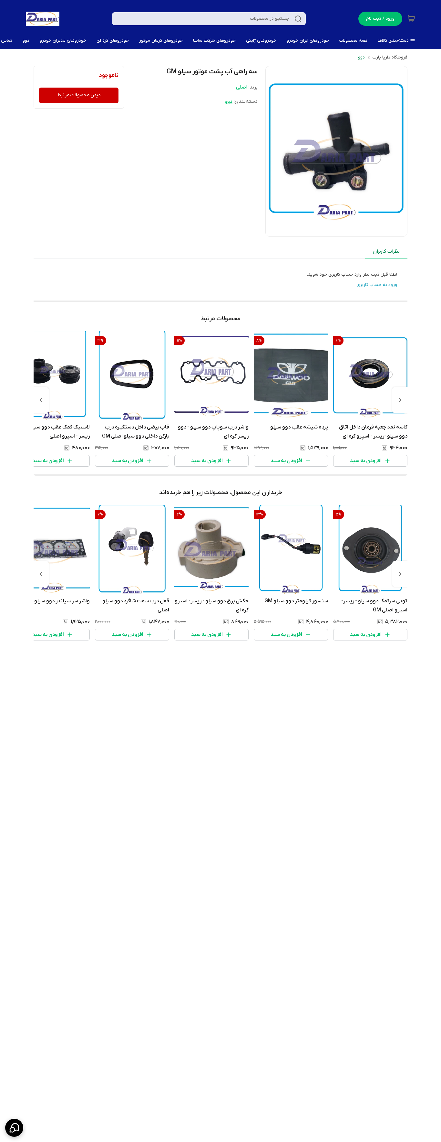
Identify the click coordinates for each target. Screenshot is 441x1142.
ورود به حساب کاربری (376, 285)
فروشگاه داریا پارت (390, 57)
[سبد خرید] (411, 19)
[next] (41, 400)
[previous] (400, 400)
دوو (361, 57)
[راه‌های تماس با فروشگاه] (14, 1128)
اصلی (241, 87)
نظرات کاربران (386, 251)
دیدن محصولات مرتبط (78, 95)
